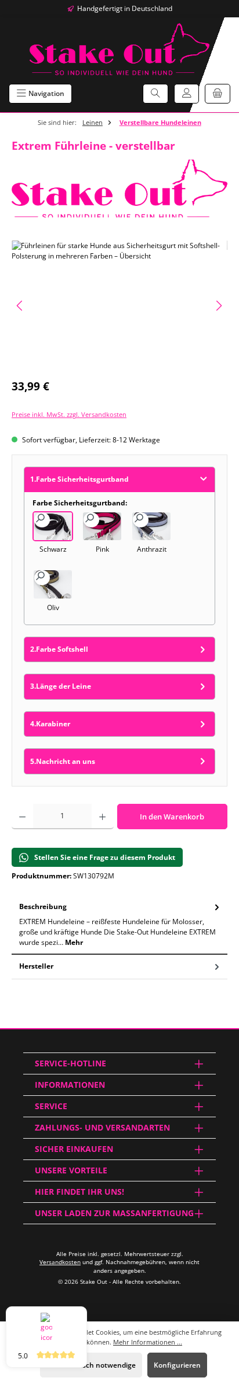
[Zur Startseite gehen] (119, 49)
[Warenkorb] (217, 93)
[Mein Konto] (187, 93)
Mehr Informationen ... (147, 1342)
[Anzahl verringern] (22, 816)
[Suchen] (155, 93)
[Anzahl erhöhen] (102, 816)
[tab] (119, 925)
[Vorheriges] (20, 305)
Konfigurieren (177, 1365)
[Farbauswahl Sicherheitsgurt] (119, 306)
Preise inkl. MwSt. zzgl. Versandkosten (69, 414)
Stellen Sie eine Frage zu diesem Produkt (104, 857)
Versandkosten (60, 1262)
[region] (119, 306)
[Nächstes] (218, 305)
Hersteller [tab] (36, 966)
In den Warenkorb (172, 816)
